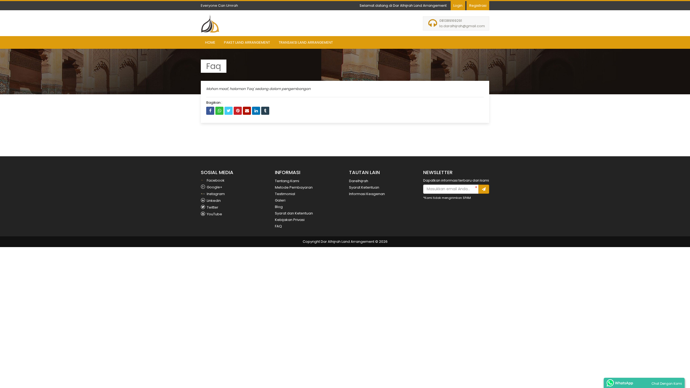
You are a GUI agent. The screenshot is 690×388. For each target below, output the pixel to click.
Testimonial (285, 193)
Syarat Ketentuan (364, 187)
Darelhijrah (358, 180)
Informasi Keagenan (367, 193)
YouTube (214, 214)
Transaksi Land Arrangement (306, 42)
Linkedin (213, 200)
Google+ (214, 187)
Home (210, 42)
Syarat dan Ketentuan (294, 213)
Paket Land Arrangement (247, 42)
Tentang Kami (287, 180)
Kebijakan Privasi (290, 219)
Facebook (215, 180)
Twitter (212, 207)
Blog (279, 206)
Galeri (280, 200)
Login (458, 5)
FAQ (278, 226)
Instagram (215, 193)
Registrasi (478, 5)
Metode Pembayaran (294, 187)
